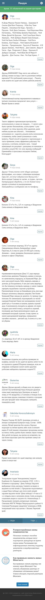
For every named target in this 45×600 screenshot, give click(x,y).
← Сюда (11, 521)
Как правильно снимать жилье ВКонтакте (27, 559)
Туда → (33, 521)
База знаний (22, 584)
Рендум (22, 3)
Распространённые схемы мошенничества (25, 530)
